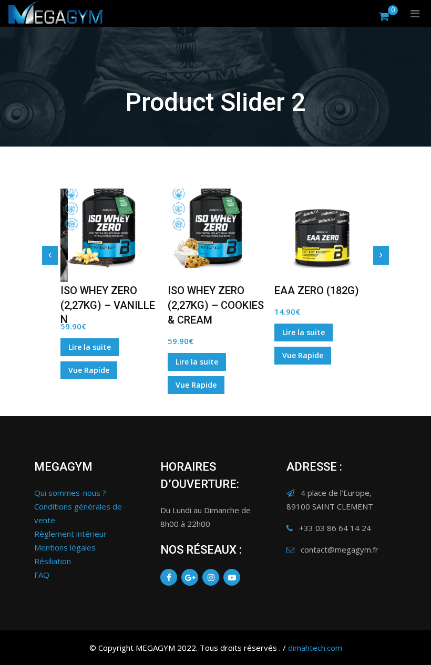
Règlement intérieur (70, 533)
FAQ (41, 574)
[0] (384, 16)
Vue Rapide (88, 370)
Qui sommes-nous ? (70, 492)
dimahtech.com (315, 647)
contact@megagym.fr (339, 549)
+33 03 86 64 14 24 (335, 528)
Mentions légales (65, 547)
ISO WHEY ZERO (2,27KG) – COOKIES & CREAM (216, 305)
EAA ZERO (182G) (316, 290)
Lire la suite (89, 347)
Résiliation (52, 561)
